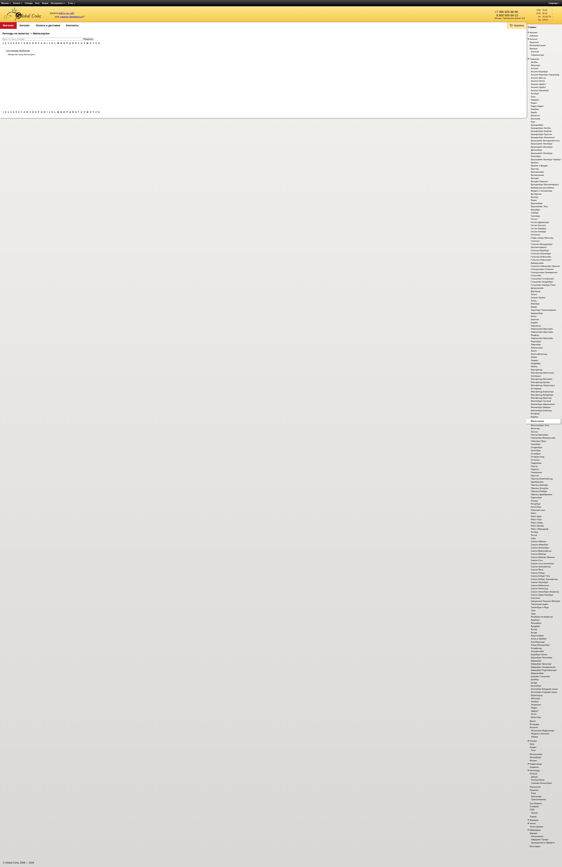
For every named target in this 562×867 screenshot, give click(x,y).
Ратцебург (536, 504)
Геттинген (535, 234)
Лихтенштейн (536, 754)
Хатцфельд (536, 648)
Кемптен (535, 319)
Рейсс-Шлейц (537, 526)
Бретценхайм (537, 172)
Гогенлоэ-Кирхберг (540, 250)
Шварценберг (537, 673)
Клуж (533, 793)
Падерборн (536, 463)
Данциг (534, 777)
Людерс (534, 360)
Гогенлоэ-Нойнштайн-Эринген (545, 266)
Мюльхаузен (537, 421)
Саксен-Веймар (538, 554)
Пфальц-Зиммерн (539, 485)
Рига (533, 750)
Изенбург (535, 304)
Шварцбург (536, 661)
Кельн (534, 316)
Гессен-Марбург (538, 228)
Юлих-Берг (536, 717)
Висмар (534, 197)
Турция (533, 816)
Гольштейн (536, 275)
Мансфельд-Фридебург (542, 395)
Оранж (534, 813)
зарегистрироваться (71, 16)
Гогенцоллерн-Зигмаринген (544, 272)
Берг (533, 122)
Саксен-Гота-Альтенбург (542, 563)
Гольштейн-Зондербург (542, 282)
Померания (536, 472)
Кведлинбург (537, 313)
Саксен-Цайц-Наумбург (542, 595)
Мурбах (534, 417)
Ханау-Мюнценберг (540, 645)
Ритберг (534, 532)
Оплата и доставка (48, 25)
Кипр (532, 744)
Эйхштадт (535, 698)
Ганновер (535, 216)
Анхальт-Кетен (538, 81)
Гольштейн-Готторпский (542, 278)
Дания (533, 721)
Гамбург (535, 213)
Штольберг (536, 686)
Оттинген (535, 460)
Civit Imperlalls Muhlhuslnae (18, 51)
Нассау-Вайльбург (539, 435)
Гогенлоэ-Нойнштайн (541, 257)
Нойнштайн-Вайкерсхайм (543, 438)
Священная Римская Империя (545, 601)
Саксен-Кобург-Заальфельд (544, 579)
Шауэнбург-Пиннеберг (541, 657)
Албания (534, 36)
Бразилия (534, 42)
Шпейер (535, 679)
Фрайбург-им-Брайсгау (542, 617)
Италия (533, 741)
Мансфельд (536, 369)
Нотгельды (535, 770)
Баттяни (535, 51)
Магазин (6, 3)
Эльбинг (535, 701)
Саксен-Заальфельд (540, 566)
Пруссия (535, 475)
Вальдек (535, 178)
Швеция (533, 833)
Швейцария (535, 830)
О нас (71, 3)
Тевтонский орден (539, 604)
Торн (533, 610)
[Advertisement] (263, 82)
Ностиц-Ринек (537, 780)
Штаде (534, 683)
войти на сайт (67, 13)
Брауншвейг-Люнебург (541, 143)
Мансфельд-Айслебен (541, 379)
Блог (37, 3)
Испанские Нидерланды (542, 730)
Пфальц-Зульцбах (539, 488)
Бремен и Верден (539, 165)
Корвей (534, 322)
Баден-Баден (537, 106)
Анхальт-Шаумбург (540, 90)
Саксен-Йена (537, 569)
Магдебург (536, 363)
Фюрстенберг (537, 635)
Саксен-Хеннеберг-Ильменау (545, 592)
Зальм (534, 294)
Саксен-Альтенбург (540, 548)
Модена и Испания (540, 733)
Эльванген (536, 704)
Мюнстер (535, 428)
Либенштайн (537, 348)
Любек (534, 357)
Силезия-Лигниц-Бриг (541, 783)
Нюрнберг (535, 444)
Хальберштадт (538, 642)
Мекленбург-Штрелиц (541, 410)
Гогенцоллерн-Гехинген (542, 269)
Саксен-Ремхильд (539, 588)
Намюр (534, 736)
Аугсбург (535, 93)
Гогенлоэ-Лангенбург (541, 253)
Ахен (533, 97)
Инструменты (58, 3)
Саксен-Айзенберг (539, 544)
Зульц (533, 300)
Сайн (533, 538)
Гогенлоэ (535, 241)
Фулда (534, 632)
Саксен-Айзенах (538, 541)
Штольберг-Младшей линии (544, 689)
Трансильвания (538, 799)
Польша (533, 773)
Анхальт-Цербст (538, 84)
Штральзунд (536, 695)
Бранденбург (537, 125)
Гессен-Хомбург (538, 231)
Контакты (72, 25)
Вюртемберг (537, 203)
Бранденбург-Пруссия (541, 134)
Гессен (534, 219)
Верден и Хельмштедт (541, 191)
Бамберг (535, 109)
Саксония (535, 598)
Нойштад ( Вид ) (538, 441)
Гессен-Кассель (538, 225)
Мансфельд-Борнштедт (542, 391)
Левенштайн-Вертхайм (542, 329)
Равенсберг (536, 497)
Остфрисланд (537, 457)
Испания (534, 727)
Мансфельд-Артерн (540, 382)
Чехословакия (536, 826)
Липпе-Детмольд (539, 354)
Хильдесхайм (537, 651)
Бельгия (533, 39)
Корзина (519, 25)
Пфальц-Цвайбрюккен (541, 494)
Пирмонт (535, 469)
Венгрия (534, 48)
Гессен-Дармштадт (540, 222)
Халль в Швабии (538, 638)
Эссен (534, 714)
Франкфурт (536, 623)
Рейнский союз (538, 510)
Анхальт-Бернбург (539, 71)
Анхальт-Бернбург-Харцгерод (545, 74)
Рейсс (533, 513)
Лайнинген (536, 326)
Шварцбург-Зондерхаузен (543, 667)
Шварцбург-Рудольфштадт (543, 670)
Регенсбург (536, 507)
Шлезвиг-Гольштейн (540, 676)
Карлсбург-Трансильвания (543, 310)
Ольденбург (536, 447)
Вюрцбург (535, 209)
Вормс (534, 200)
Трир (533, 613)
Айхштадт (535, 65)
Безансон (535, 115)
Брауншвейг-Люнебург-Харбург (546, 159)
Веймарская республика (542, 188)
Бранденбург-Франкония (543, 137)
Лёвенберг (536, 344)
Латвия (533, 747)
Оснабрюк (536, 453)
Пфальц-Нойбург (539, 491)
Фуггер (534, 629)
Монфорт (535, 413)
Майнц (534, 366)
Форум (45, 3)
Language (554, 3)
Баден (534, 103)
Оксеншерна (537, 836)
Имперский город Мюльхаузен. (22, 54)
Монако (533, 760)
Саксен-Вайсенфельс (541, 551)
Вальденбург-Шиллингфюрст (545, 184)
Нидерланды (536, 764)
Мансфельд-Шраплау (541, 398)
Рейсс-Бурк (536, 516)
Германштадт (537, 55)
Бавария (535, 100)
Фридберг (535, 626)
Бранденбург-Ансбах (541, 128)
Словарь (29, 3)
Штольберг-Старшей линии (544, 692)
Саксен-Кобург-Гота (540, 576)
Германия (534, 59)
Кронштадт (536, 796)
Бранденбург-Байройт (541, 131)
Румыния (534, 790)
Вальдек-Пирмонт (539, 181)
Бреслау (535, 169)
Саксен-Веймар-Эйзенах (543, 557)
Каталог (17, 3)
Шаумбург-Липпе (539, 654)
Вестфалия (536, 194)
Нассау (534, 432)
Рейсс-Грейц (537, 522)
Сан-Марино (536, 803)
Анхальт (534, 68)
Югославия (535, 846)
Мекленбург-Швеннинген (543, 404)
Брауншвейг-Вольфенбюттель (545, 140)
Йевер (534, 307)
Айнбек (534, 62)
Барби (534, 112)
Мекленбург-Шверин (541, 407)
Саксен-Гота (537, 560)
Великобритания (538, 45)
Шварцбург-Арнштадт (541, 664)
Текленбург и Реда (540, 607)
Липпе (534, 351)
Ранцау (534, 501)
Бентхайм (535, 118)
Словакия (534, 806)
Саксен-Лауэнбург (539, 582)
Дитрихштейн (537, 288)
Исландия (534, 724)
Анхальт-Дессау (538, 78)
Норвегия (534, 767)
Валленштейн (537, 175)
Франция (534, 820)
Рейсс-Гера (536, 519)
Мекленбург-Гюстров (541, 401)
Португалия (535, 787)
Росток (534, 535)
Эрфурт (534, 711)
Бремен (534, 162)
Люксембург (535, 757)
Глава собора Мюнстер (542, 238)
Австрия (533, 32)
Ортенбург (536, 450)
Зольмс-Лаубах (538, 297)
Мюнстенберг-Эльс (540, 425)
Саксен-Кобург (538, 573)
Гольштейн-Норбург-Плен (543, 285)
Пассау (534, 466)
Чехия (533, 823)
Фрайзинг (535, 620)
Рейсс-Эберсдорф (539, 529)
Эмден (534, 708)
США (532, 809)
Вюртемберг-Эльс (539, 206)
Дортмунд (535, 291)
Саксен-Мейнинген (540, 585)
